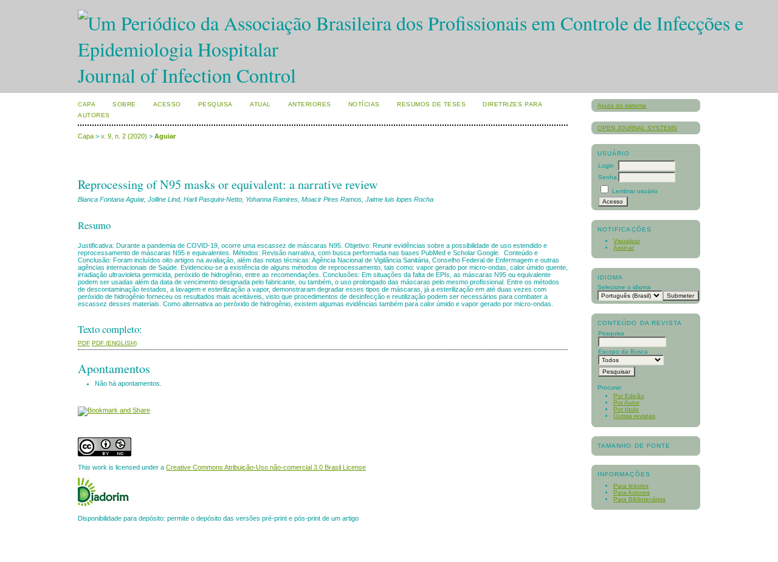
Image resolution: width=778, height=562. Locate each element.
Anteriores (309, 104)
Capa (86, 104)
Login (606, 165)
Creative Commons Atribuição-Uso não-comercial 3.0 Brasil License (266, 467)
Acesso (167, 104)
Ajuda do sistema (621, 105)
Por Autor (626, 402)
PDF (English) (114, 343)
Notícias (364, 104)
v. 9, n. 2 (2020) (124, 136)
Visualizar (626, 241)
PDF (84, 343)
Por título (626, 409)
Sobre (124, 104)
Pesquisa (215, 104)
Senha (607, 177)
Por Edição (628, 395)
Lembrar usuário (635, 191)
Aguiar (165, 136)
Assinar (623, 247)
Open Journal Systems (637, 128)
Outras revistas (634, 416)
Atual (260, 104)
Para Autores (631, 492)
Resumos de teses (431, 104)
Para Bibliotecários (639, 499)
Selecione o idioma (624, 287)
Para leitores (631, 485)
